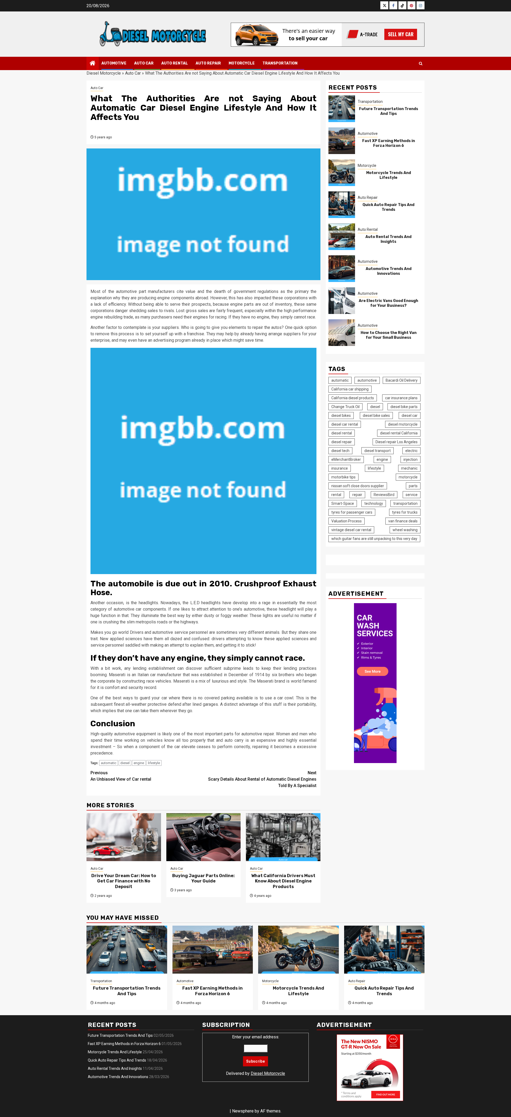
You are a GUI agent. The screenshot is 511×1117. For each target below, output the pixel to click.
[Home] (93, 63)
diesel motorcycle (403, 424)
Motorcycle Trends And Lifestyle (388, 175)
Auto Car (144, 63)
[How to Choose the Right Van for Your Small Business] (341, 332)
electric (411, 451)
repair (357, 495)
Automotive (113, 63)
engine (139, 763)
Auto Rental (174, 63)
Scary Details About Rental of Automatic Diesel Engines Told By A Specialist (262, 779)
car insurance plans (401, 398)
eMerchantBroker (346, 459)
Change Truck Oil (345, 407)
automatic (108, 763)
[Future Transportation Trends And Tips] (341, 108)
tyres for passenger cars (351, 512)
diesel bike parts (404, 407)
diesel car (410, 415)
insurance (339, 468)
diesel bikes (341, 415)
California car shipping (350, 389)
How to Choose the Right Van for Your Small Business (389, 335)
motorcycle (408, 477)
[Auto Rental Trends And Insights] (341, 236)
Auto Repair (208, 63)
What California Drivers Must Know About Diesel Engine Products (283, 881)
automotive (367, 380)
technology (373, 503)
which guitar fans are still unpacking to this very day (374, 539)
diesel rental (341, 433)
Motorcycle (242, 63)
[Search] (420, 63)
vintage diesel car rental (351, 530)
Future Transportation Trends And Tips (388, 111)
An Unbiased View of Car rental (120, 776)
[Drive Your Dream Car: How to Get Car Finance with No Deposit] (123, 837)
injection (410, 459)
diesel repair (341, 442)
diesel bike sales (376, 415)
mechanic (409, 468)
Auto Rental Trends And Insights (388, 239)
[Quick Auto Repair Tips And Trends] (341, 204)
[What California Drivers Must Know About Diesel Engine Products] (283, 837)
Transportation (280, 63)
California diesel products (352, 398)
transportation (405, 503)
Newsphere (243, 1111)
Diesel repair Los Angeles (397, 442)
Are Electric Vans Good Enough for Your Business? (388, 303)
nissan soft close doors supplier (357, 486)
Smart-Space (342, 503)
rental (336, 495)
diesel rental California (399, 433)
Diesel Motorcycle (103, 73)
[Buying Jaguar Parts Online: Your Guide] (203, 837)
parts (413, 486)
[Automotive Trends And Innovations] (341, 268)
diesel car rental (344, 424)
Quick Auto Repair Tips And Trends (388, 207)
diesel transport (377, 451)
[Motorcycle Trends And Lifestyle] (341, 172)
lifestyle (154, 763)
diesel (125, 763)
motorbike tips (343, 477)
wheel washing (405, 530)
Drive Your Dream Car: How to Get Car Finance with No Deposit (123, 881)
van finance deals (403, 521)
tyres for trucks (405, 512)
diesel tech (340, 451)
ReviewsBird (384, 495)
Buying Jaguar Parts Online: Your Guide (203, 878)
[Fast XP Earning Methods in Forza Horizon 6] (341, 140)
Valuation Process (346, 521)
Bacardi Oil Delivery (402, 380)
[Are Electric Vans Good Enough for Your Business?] (341, 300)
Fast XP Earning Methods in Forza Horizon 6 (388, 143)
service (412, 495)
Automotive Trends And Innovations (388, 271)
